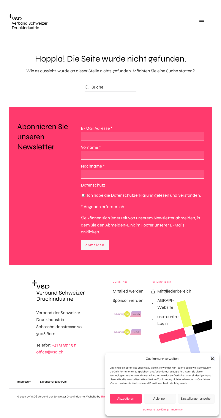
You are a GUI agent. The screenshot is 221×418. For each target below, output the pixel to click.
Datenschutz (93, 185)
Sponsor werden (128, 300)
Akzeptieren (125, 398)
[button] (212, 358)
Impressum (177, 409)
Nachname (93, 166)
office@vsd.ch (49, 352)
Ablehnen (159, 398)
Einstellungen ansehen (196, 398)
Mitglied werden (128, 291)
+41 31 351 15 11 (64, 345)
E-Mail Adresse (97, 128)
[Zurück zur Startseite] (28, 21)
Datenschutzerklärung (156, 409)
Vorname (91, 147)
